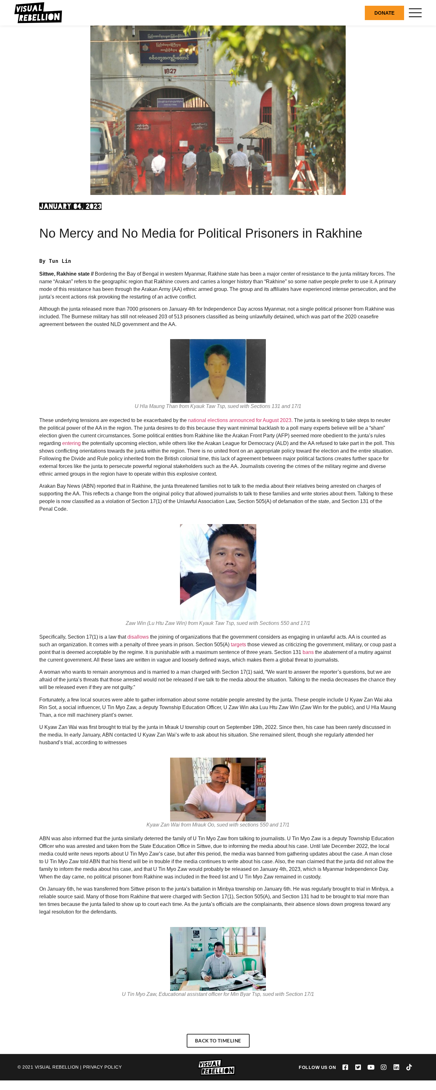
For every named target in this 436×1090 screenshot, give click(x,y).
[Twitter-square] (358, 1067)
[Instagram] (383, 1067)
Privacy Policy (102, 1067)
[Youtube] (371, 1067)
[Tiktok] (409, 1067)
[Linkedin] (396, 1067)
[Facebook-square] (345, 1067)
